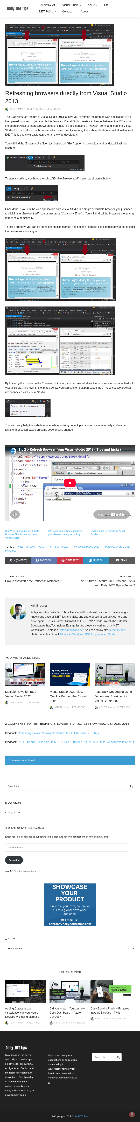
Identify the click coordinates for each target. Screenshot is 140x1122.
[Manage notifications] (132, 1114)
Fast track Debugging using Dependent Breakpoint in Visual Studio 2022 (113, 696)
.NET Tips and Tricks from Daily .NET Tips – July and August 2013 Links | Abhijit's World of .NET (76, 742)
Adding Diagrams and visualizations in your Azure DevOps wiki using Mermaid (22, 1012)
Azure (91, 5)
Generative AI (46, 5)
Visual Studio (70, 5)
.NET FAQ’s (45, 11)
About (84, 11)
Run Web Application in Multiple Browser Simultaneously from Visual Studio (22, 534)
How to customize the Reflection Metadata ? (33, 581)
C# (106, 5)
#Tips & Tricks (59, 546)
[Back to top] (136, 1118)
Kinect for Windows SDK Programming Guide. (88, 634)
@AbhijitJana (117, 630)
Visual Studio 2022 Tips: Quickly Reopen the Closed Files (68, 696)
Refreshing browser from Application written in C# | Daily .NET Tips (58, 733)
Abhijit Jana (16, 109)
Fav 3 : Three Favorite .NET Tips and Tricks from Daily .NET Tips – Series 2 (107, 583)
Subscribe (14, 860)
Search (131, 786)
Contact (67, 11)
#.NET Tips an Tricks (31, 546)
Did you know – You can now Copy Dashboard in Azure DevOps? (67, 1012)
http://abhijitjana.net (71, 630)
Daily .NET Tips (80, 1116)
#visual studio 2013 (86, 546)
